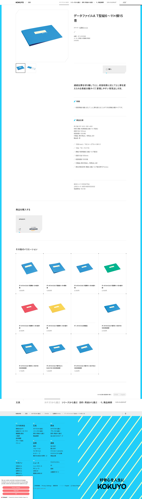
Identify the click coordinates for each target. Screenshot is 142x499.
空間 (35, 443)
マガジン (19, 463)
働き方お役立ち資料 (39, 456)
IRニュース (36, 468)
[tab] (20, 68)
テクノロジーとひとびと (57, 451)
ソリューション (37, 448)
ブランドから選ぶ (55, 431)
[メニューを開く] (124, 2)
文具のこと (19, 466)
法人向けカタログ (56, 436)
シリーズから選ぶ (75, 2)
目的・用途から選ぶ (87, 2)
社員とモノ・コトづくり (22, 431)
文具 (29, 2)
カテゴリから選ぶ (64, 2)
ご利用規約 (37, 486)
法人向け (53, 446)
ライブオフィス (37, 451)
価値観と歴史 (20, 433)
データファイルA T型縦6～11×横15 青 (74, 413)
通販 (52, 443)
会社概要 (18, 438)
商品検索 (101, 2)
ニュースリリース (37, 466)
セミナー (35, 453)
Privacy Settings (16, 487)
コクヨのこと (19, 476)
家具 (52, 425)
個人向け (53, 448)
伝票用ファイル (83, 28)
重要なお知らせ (37, 473)
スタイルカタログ (111, 2)
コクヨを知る (20, 425)
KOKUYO (18, 413)
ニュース (36, 463)
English (123, 394)
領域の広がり (19, 429)
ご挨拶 (18, 436)
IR (51, 465)
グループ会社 (19, 441)
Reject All (16, 490)
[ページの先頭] (125, 413)
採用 (52, 469)
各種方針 (55, 486)
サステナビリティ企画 (56, 453)
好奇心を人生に (112, 480)
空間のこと (19, 471)
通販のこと (19, 473)
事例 (34, 446)
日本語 (116, 394)
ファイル (47, 413)
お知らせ (35, 471)
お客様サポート (55, 472)
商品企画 (53, 456)
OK (16, 493)
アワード (18, 443)
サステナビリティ (55, 462)
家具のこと (19, 468)
